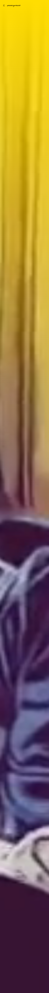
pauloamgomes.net (14, 5)
